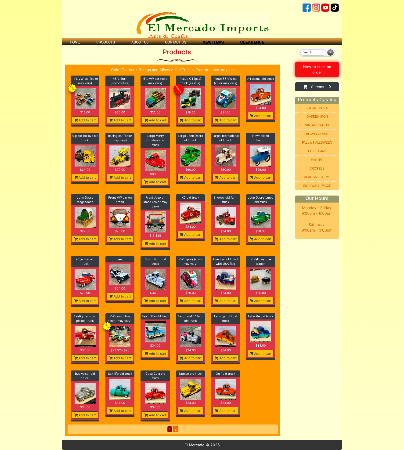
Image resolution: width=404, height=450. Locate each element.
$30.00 (261, 293)
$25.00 (120, 231)
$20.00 (120, 169)
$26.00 (261, 169)
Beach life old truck (155, 316)
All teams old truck (260, 78)
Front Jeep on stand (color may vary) (155, 202)
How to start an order (317, 69)
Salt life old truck (120, 373)
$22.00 (155, 112)
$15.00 (85, 112)
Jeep (120, 259)
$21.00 (225, 112)
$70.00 (261, 231)
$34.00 (261, 108)
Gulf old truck (225, 373)
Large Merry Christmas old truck (155, 140)
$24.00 (120, 288)
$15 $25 (155, 235)
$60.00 (120, 112)
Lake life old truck (260, 316)
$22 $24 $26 (120, 350)
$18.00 (190, 112)
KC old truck (190, 197)
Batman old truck (190, 373)
